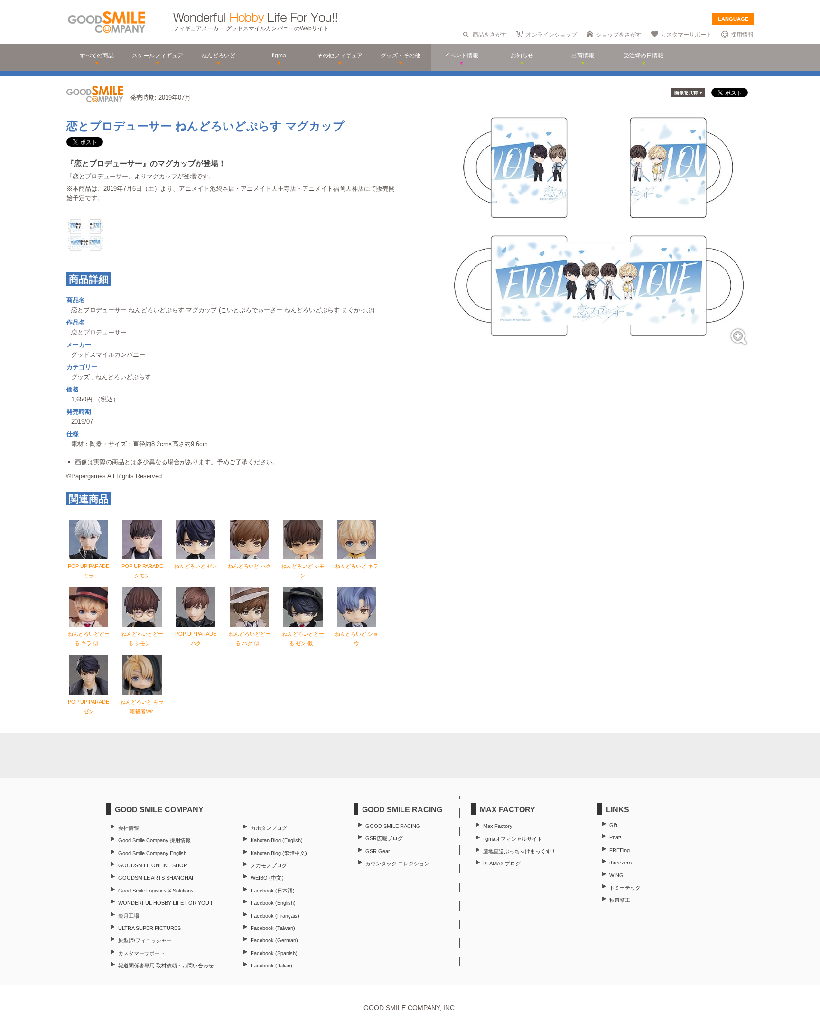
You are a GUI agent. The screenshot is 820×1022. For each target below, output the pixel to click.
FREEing (619, 850)
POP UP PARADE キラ (88, 570)
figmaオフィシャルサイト (512, 839)
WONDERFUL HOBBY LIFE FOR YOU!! (165, 903)
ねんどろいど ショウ (356, 638)
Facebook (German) (274, 940)
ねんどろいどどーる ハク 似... (249, 638)
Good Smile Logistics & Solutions (156, 890)
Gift (613, 825)
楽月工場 (128, 916)
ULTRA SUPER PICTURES (149, 928)
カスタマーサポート (686, 34)
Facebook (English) (273, 903)
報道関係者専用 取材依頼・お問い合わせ (166, 965)
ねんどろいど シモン (303, 570)
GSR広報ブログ (384, 838)
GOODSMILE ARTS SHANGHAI (155, 878)
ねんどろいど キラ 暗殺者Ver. (142, 706)
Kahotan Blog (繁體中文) (279, 853)
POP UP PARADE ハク (195, 638)
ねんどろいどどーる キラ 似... (89, 638)
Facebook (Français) (275, 916)
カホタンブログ (269, 828)
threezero (620, 862)
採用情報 (742, 34)
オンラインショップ (551, 34)
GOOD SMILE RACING (392, 826)
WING (616, 875)
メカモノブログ (269, 865)
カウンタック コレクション (397, 863)
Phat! (615, 837)
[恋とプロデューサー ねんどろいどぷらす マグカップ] (599, 348)
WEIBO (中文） (269, 878)
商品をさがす (490, 34)
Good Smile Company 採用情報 (154, 840)
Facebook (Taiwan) (273, 928)
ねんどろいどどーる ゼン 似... (303, 638)
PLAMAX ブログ (502, 863)
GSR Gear (377, 851)
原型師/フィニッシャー (145, 940)
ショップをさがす (619, 34)
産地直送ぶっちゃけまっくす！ (519, 851)
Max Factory (497, 826)
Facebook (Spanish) (274, 953)
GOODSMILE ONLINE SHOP (152, 865)
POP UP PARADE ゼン (88, 706)
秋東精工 (619, 900)
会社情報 (128, 828)
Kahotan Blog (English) (277, 840)
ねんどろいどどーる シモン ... (142, 638)
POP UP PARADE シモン (142, 570)
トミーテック (625, 888)
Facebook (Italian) (271, 965)
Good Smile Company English (152, 853)
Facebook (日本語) (273, 890)
